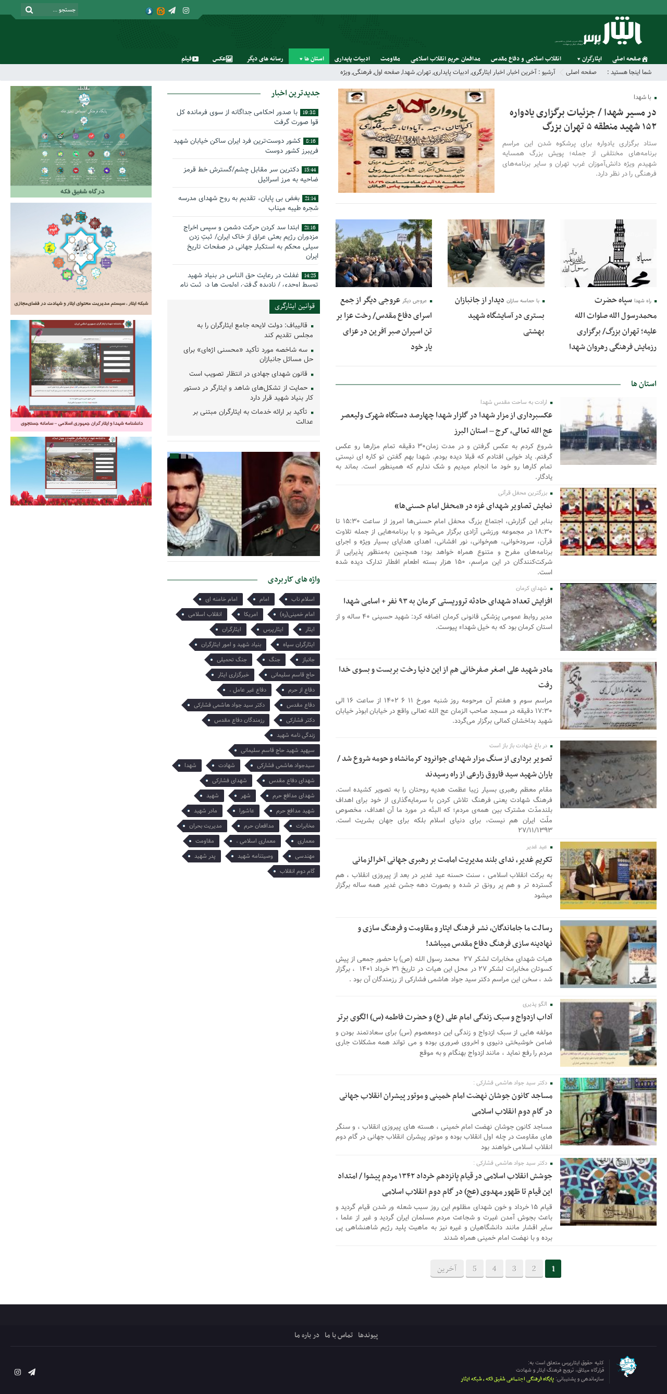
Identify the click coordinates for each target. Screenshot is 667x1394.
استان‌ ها (314, 59)
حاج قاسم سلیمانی (293, 675)
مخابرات (305, 826)
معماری (306, 841)
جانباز (308, 659)
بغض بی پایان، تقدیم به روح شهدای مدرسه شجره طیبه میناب (248, 203)
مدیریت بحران (205, 826)
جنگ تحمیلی (232, 659)
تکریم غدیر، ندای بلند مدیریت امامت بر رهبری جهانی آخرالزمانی (452, 860)
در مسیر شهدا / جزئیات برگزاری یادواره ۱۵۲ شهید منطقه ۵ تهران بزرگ (583, 119)
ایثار (310, 629)
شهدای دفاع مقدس (292, 780)
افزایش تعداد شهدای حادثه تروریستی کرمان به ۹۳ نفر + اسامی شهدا (447, 601)
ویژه (345, 72)
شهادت (226, 765)
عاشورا (246, 811)
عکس (219, 59)
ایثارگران (592, 59)
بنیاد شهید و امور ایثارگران (231, 644)
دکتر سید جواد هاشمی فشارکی (229, 705)
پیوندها (368, 1335)
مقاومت (390, 59)
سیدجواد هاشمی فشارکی (286, 765)
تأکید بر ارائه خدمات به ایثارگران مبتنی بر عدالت (253, 417)
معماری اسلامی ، (256, 841)
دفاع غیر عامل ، (247, 690)
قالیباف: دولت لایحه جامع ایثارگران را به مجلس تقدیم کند (255, 331)
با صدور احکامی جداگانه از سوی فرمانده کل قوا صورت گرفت (247, 117)
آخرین (447, 1269)
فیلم (186, 59)
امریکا (251, 614)
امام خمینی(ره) (297, 614)
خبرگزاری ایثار (233, 675)
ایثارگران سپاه (299, 644)
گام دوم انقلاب (297, 871)
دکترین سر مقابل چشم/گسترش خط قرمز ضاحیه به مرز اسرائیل (250, 174)
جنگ (274, 659)
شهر (246, 795)
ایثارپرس (273, 629)
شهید (212, 795)
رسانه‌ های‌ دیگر (264, 59)
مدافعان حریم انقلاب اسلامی (445, 59)
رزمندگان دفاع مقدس (239, 720)
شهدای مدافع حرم (294, 795)
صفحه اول (387, 72)
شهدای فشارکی (229, 780)
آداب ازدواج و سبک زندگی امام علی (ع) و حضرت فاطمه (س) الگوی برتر (444, 1017)
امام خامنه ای (221, 599)
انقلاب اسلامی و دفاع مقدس (526, 59)
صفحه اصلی (626, 59)
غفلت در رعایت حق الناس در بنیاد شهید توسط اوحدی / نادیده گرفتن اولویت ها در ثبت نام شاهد (249, 285)
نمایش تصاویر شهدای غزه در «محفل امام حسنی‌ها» (473, 506)
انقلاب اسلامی (205, 614)
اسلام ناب (303, 599)
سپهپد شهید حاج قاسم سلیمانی (278, 750)
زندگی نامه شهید (296, 735)
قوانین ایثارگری (295, 306)
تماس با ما (339, 1335)
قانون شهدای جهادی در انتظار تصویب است (249, 374)
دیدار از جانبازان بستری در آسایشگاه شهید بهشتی (500, 315)
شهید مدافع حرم (295, 811)
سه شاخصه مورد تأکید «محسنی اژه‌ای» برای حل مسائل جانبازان (248, 355)
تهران (424, 72)
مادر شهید (205, 811)
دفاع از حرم (301, 690)
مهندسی (305, 856)
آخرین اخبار (522, 72)
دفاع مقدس (301, 705)
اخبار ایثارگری (488, 72)
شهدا (408, 72)
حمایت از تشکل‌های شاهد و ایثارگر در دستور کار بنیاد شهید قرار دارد (248, 393)
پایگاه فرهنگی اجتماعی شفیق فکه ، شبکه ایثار (507, 1379)
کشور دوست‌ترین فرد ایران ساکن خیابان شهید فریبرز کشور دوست (246, 145)
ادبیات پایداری (352, 59)
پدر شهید (205, 856)
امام (264, 599)
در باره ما (306, 1335)
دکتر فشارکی (300, 720)
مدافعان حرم (259, 826)
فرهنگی (362, 72)
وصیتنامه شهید (255, 856)
